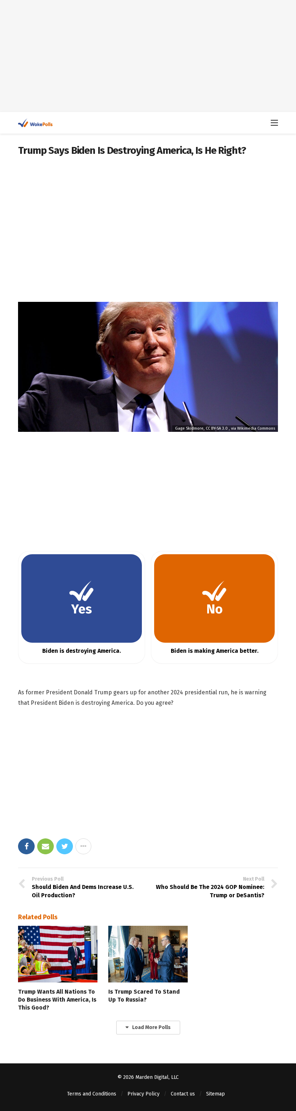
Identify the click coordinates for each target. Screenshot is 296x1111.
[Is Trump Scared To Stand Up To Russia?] (148, 954)
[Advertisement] (148, 56)
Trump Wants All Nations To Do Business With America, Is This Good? (57, 999)
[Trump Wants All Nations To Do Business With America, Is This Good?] (57, 954)
